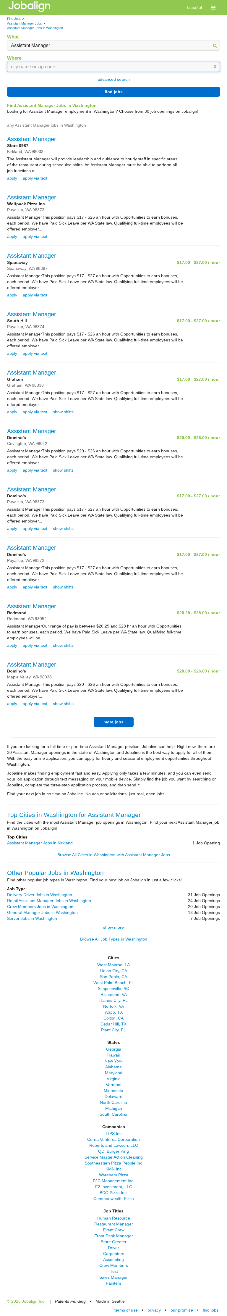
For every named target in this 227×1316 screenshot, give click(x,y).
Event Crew (113, 1230)
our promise (182, 1310)
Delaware (113, 1096)
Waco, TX (114, 1012)
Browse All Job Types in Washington (113, 939)
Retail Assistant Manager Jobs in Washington (49, 900)
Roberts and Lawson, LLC (113, 1145)
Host (113, 1271)
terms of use (126, 1310)
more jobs (113, 722)
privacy (154, 1310)
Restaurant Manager (113, 1224)
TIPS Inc (113, 1133)
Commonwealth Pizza (113, 1198)
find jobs (114, 91)
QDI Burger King (113, 1151)
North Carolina (113, 1102)
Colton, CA (113, 1018)
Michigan (113, 1108)
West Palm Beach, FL (113, 982)
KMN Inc (113, 1169)
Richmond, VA (113, 994)
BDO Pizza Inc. (114, 1192)
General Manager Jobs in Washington (42, 912)
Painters (113, 1283)
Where (14, 58)
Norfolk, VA (113, 1006)
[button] (213, 7)
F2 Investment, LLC (113, 1186)
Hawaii (113, 1055)
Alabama (113, 1067)
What (13, 36)
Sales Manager (113, 1277)
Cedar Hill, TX (113, 1024)
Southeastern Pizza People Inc (113, 1163)
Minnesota (113, 1090)
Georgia (113, 1049)
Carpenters (113, 1253)
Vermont (113, 1084)
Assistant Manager (31, 139)
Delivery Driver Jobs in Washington (39, 894)
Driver (113, 1247)
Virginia (114, 1078)
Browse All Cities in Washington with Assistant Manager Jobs (113, 854)
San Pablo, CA (113, 976)
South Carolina (113, 1114)
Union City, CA (113, 970)
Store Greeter (114, 1241)
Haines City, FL (113, 1000)
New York (113, 1061)
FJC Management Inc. (113, 1180)
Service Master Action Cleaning (114, 1157)
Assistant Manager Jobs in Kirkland (40, 843)
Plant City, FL (113, 1030)
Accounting (113, 1259)
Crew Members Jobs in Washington (40, 906)
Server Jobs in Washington (32, 918)
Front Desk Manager (113, 1235)
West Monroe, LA (113, 964)
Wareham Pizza (113, 1175)
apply (12, 178)
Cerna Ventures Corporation (113, 1139)
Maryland (113, 1072)
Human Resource (113, 1218)
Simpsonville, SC (113, 988)
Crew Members (113, 1265)
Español (194, 7)
